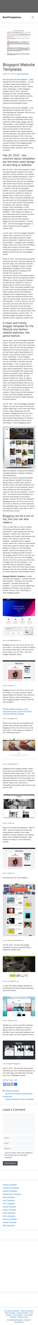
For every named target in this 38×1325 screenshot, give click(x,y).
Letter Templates (9, 1213)
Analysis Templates (10, 1191)
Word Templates (9, 1225)
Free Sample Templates (11, 1311)
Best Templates (10, 1313)
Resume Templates (10, 1219)
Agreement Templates (11, 1188)
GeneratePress (19, 1322)
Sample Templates (12, 1091)
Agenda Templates (10, 1185)
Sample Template (22, 1313)
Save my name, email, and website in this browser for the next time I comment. (19, 1155)
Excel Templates (9, 1200)
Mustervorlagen (23, 1317)
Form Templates (9, 1203)
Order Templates (9, 1216)
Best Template (18, 1315)
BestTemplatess (12, 17)
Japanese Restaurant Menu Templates (19, 1099)
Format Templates (9, 1207)
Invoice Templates (9, 1210)
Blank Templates (9, 1197)
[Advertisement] (19, 1267)
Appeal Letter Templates (12, 1194)
